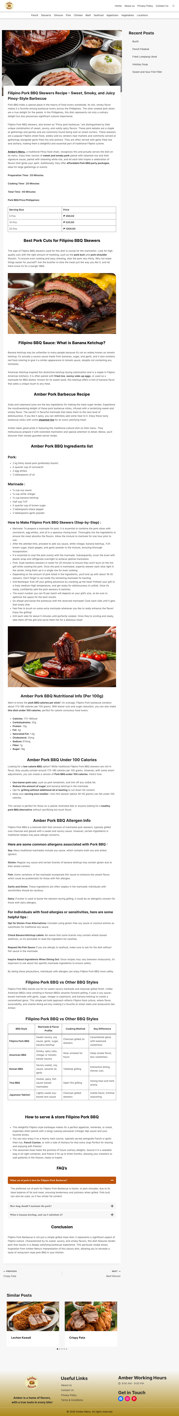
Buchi (135, 41)
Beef (88, 15)
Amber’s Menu (16, 151)
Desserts (46, 15)
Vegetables (127, 15)
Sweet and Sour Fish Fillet (147, 72)
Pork (68, 15)
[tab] (57, 1349)
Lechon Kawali (21, 1337)
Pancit (34, 15)
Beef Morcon (113, 1274)
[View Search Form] (173, 6)
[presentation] (33, 1316)
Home (118, 5)
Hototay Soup (140, 64)
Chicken (78, 15)
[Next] (112, 1324)
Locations (142, 15)
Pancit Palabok (140, 49)
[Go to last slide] (11, 1324)
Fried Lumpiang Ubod (144, 56)
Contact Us (162, 5)
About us (129, 5)
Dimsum (58, 15)
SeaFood (99, 15)
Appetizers (112, 15)
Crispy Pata (10, 1274)
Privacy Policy (145, 5)
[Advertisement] (152, 95)
